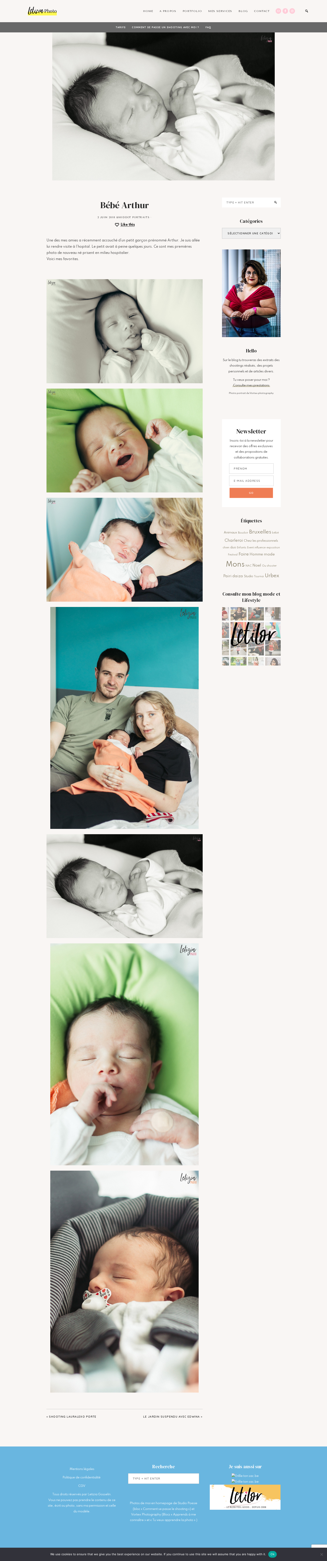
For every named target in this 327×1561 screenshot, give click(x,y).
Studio (248, 576)
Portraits (140, 217)
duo (233, 547)
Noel (256, 565)
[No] (321, 1554)
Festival (233, 554)
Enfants (241, 547)
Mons (235, 564)
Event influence (256, 547)
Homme (256, 554)
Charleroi (234, 541)
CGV (81, 1486)
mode (269, 554)
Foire (243, 554)
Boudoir (243, 533)
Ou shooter (269, 566)
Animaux (230, 532)
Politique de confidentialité (82, 1477)
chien (226, 547)
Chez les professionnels (261, 540)
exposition (273, 547)
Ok (272, 1554)
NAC (249, 566)
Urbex (272, 575)
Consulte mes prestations (251, 385)
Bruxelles (260, 532)
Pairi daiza (233, 576)
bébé (275, 533)
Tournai (259, 576)
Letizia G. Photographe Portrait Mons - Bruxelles (42, 11)
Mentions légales (82, 1469)
